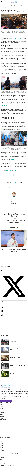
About (1, 459)
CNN (15, 61)
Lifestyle (1, 414)
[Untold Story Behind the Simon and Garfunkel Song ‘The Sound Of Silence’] (5, 366)
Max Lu (8, 12)
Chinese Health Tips (4, 421)
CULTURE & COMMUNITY (5, 402)
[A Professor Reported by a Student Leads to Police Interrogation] (14, 238)
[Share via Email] (21, 182)
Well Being (3, 419)
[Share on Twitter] (19, 182)
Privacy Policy (2, 461)
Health (1, 425)
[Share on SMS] (2, 316)
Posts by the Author (20, 188)
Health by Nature (3, 427)
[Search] (26, 1)
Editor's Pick (2, 439)
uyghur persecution (6, 177)
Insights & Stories (5, 437)
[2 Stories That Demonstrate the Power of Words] (5, 374)
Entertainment (3, 408)
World (7, 5)
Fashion (1, 410)
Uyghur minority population (16, 38)
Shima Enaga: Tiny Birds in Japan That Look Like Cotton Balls (18, 348)
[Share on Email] (2, 311)
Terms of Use (2, 463)
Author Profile (7, 188)
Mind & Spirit (2, 429)
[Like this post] (16, 182)
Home (2, 5)
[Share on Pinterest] (2, 303)
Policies (2, 457)
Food (1, 423)
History (1, 443)
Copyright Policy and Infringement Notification (9, 465)
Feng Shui (2, 412)
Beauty (1, 406)
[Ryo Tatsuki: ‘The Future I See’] (5, 342)
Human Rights (13, 5)
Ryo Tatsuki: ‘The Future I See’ (16, 340)
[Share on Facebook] (1, 270)
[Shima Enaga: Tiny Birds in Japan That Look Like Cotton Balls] (5, 350)
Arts (1, 404)
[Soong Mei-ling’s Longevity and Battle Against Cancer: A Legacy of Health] (5, 358)
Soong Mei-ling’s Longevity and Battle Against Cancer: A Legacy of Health (17, 356)
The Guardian (13, 159)
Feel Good (2, 441)
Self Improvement (3, 436)
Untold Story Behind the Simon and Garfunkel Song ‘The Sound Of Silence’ (18, 364)
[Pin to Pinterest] (20, 182)
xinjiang (13, 177)
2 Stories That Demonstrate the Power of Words (18, 372)
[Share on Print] (2, 307)
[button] (2, 243)
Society (1, 449)
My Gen (1, 447)
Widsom (1, 418)
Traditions (2, 416)
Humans (1, 445)
